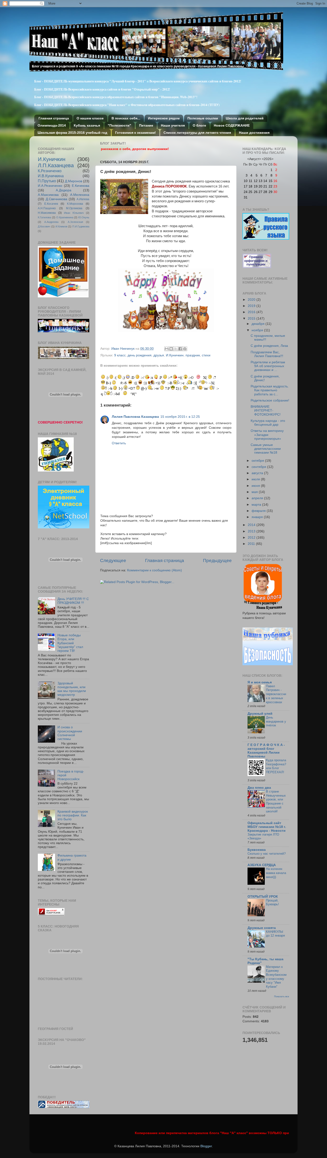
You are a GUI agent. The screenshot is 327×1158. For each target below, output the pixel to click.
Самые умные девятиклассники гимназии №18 (266, 448)
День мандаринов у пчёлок (276, 721)
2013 (252, 531)
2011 (252, 544)
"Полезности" (119, 125)
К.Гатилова (44, 217)
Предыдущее (217, 560)
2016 (252, 312)
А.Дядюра (63, 190)
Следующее (113, 560)
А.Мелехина (79, 195)
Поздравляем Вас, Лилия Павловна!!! (267, 354)
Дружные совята (262, 928)
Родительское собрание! (270, 400)
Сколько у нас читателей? (267, 853)
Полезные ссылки (202, 118)
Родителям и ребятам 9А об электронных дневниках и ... (268, 366)
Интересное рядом (164, 118)
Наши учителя (173, 125)
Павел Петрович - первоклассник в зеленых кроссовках (276, 694)
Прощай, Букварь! (272, 902)
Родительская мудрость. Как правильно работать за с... (270, 390)
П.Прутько (47, 181)
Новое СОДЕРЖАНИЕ (232, 125)
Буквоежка (257, 850)
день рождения (140, 355)
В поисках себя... (126, 118)
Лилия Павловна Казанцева (135, 416)
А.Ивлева (83, 199)
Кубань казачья (87, 125)
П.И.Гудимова (80, 226)
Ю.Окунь (83, 217)
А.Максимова (48, 195)
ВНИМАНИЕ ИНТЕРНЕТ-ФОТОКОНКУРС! (266, 410)
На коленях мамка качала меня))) (276, 873)
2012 (252, 537)
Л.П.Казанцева (56, 165)
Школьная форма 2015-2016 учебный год (72, 132)
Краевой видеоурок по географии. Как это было (72, 815)
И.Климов (61, 226)
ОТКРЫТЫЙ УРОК (263, 896)
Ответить (119, 443)
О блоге (199, 125)
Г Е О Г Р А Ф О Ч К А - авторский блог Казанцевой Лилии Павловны (266, 750)
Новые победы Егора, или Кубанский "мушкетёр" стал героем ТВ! (70, 643)
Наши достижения (254, 132)
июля (256, 479)
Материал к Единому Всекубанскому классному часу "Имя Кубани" (276, 976)
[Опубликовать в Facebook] (180, 348)
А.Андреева (51, 221)
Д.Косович (44, 226)
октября (258, 460)
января (258, 517)
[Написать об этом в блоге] (171, 348)
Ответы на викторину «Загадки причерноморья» (267, 434)
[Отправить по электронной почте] (166, 348)
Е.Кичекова (80, 186)
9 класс (120, 355)
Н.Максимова (47, 212)
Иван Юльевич (74, 212)
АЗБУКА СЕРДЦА (262, 865)
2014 (252, 525)
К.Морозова (75, 203)
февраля (259, 511)
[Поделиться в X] (175, 348)
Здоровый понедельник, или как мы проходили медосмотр (71, 689)
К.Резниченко (50, 171)
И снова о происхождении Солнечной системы (69, 733)
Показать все (281, 996)
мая (255, 492)
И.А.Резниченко (50, 186)
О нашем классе (90, 118)
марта (257, 504)
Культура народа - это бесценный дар (268, 422)
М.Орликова (74, 208)
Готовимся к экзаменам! (135, 132)
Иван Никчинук (123, 348)
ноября (258, 330)
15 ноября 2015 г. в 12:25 (180, 416)
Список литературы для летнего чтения (197, 132)
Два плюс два (259, 787)
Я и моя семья (260, 682)
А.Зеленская (75, 221)
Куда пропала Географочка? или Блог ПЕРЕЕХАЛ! (276, 766)
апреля (258, 498)
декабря (258, 324)
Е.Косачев (51, 203)
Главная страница (54, 118)
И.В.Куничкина (51, 176)
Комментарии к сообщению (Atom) (154, 570)
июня (256, 486)
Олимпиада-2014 (52, 125)
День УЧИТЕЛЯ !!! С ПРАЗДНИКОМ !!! (73, 601)
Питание (146, 125)
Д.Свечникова (56, 199)
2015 (252, 318)
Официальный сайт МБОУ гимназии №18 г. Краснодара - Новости (267, 826)
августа (258, 473)
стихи (206, 355)
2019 (252, 306)
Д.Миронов (73, 181)
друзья (158, 355)
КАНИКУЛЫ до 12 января (275, 934)
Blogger (206, 1146)
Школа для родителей (245, 118)
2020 (252, 299)
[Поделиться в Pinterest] (184, 348)
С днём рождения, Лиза (269, 346)
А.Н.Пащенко (47, 208)
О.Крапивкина (64, 217)
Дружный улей (260, 713)
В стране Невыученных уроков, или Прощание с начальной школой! (276, 801)
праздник (193, 355)
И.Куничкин (175, 355)
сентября (259, 467)
